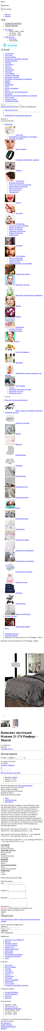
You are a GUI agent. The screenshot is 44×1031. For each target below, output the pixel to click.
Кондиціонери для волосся (18, 186)
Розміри (3, 758)
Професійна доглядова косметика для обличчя (21, 95)
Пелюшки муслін (22, 487)
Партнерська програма (13, 956)
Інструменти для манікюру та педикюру (23, 137)
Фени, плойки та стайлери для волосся (29, 411)
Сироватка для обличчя (17, 231)
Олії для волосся (14, 190)
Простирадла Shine (22, 540)
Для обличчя (9, 70)
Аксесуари (8, 55)
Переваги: (4, 890)
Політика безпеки (11, 945)
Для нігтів (8, 68)
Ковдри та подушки (22, 423)
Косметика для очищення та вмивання (18, 79)
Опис (7, 798)
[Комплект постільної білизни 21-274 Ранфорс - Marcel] (5, 727)
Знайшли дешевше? (8, 765)
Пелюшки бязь (21, 476)
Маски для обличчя (16, 229)
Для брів (8, 62)
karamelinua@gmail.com (23, 115)
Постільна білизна (22, 518)
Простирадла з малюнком (24, 550)
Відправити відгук (7, 916)
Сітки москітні (21, 603)
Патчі (7, 86)
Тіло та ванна (9, 97)
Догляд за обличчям (16, 260)
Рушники (19, 593)
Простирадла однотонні (24, 572)
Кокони (18, 434)
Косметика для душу (16, 391)
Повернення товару (12, 949)
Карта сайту (9, 951)
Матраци (19, 444)
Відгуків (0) (9, 802)
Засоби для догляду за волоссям (20, 185)
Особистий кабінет (11, 992)
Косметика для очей (12, 77)
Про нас (8, 14)
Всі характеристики (25, 785)
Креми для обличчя (16, 227)
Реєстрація (12, 39)
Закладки (8, 996)
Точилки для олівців (16, 138)
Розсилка (8, 998)
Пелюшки (19, 465)
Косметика (8, 124)
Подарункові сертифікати (14, 954)
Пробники (8, 94)
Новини (8, 16)
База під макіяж (10, 57)
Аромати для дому (15, 329)
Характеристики (10, 800)
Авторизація (13, 40)
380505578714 (10, 115)
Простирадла (20, 529)
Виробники (9, 953)
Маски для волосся (15, 188)
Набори (7, 83)
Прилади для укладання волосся (16, 92)
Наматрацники (21, 455)
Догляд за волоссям (16, 258)
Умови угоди (9, 947)
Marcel (16, 919)
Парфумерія (9, 84)
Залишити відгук (7, 749)
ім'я (2, 883)
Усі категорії (9, 53)
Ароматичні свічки (15, 331)
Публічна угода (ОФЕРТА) (14, 940)
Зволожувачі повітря (23, 626)
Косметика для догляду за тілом (20, 389)
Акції (7, 958)
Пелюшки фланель (22, 497)
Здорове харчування (12, 75)
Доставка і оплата (11, 943)
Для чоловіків (10, 73)
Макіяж (7, 81)
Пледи (18, 508)
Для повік (8, 72)
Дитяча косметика (11, 61)
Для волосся (9, 64)
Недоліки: (4, 898)
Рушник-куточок (21, 582)
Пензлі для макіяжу (11, 88)
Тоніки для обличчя (16, 233)
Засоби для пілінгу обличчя (18, 226)
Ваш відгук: (5, 906)
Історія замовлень (11, 994)
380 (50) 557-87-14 (11, 110)
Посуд (7, 90)
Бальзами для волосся (16, 183)
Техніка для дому (11, 99)
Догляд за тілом (14, 261)
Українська (17, 23)
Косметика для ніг (15, 393)
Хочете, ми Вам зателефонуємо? (25, 107)
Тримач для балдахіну (23, 614)
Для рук (12, 387)
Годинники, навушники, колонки (16, 59)
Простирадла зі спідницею (25, 561)
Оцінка (3, 912)
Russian (14, 26)
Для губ (7, 66)
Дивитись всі (13, 192)
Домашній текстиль (12, 101)
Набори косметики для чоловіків (20, 263)
